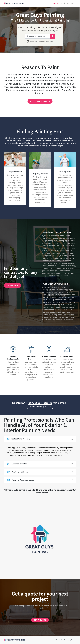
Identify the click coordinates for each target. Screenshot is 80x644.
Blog (73, 3)
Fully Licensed (15, 172)
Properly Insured (40, 173)
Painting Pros (65, 172)
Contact (59, 640)
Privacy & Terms (70, 640)
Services (64, 3)
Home (56, 3)
